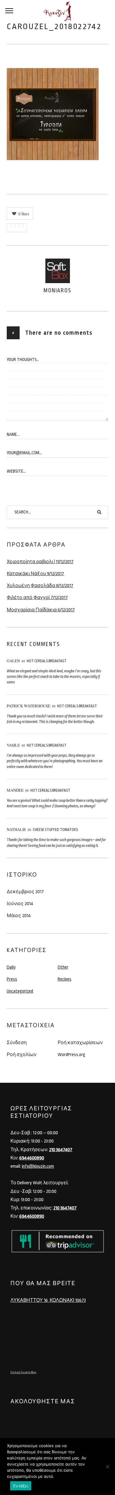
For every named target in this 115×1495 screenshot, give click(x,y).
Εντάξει (20, 1485)
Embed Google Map (23, 1372)
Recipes (64, 979)
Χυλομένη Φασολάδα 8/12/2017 (40, 585)
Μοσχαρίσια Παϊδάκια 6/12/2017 (41, 610)
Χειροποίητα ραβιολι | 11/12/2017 (40, 561)
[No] (107, 1466)
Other (63, 967)
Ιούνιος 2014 (20, 903)
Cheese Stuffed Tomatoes (55, 830)
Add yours (24, 345)
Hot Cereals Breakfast (47, 661)
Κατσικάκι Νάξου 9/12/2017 (35, 573)
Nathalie (16, 829)
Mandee (15, 790)
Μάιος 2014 (19, 915)
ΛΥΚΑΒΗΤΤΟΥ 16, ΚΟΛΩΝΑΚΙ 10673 (48, 1300)
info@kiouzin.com (38, 1166)
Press (12, 979)
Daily (11, 967)
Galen (13, 660)
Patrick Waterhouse (28, 706)
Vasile (13, 745)
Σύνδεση (17, 1042)
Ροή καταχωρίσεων (80, 1042)
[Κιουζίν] (57, 11)
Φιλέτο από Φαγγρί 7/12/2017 (37, 597)
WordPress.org (71, 1054)
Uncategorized (20, 991)
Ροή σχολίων (21, 1054)
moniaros (57, 290)
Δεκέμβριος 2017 (25, 891)
